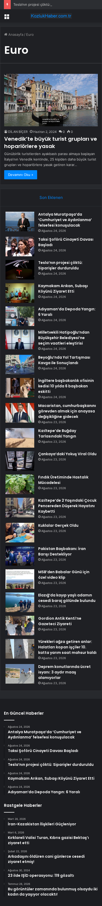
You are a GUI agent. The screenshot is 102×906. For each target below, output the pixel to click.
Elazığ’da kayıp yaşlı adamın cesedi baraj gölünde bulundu (66, 598)
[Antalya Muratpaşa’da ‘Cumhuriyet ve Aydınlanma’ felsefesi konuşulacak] (19, 221)
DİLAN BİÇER (18, 132)
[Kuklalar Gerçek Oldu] (19, 532)
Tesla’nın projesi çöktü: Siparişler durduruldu (49, 4)
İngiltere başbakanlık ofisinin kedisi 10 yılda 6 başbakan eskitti (66, 386)
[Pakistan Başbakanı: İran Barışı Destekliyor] (19, 556)
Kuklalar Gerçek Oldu (58, 525)
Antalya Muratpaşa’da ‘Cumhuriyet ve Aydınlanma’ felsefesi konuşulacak (65, 220)
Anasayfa (15, 34)
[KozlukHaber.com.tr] (51, 16)
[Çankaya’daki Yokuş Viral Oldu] (19, 461)
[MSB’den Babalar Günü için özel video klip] (19, 579)
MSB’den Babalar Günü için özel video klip (63, 574)
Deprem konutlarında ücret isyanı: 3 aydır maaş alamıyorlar (64, 672)
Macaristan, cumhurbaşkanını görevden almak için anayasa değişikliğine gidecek (67, 411)
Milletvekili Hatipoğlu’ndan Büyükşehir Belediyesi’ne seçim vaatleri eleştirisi (63, 338)
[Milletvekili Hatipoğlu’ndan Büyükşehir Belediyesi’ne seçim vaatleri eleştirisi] (19, 339)
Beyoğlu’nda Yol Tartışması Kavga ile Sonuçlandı (64, 360)
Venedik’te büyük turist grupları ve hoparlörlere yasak (50, 142)
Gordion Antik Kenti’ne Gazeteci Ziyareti (59, 621)
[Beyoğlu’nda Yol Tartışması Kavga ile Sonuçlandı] (19, 364)
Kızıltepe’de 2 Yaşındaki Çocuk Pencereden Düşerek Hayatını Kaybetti (67, 506)
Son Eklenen (51, 197)
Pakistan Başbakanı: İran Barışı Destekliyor (62, 551)
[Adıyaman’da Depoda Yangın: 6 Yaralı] (19, 316)
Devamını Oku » (20, 175)
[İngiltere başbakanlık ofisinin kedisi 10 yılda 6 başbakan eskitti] (19, 388)
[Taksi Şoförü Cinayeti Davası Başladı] (19, 246)
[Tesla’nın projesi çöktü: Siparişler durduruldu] (19, 270)
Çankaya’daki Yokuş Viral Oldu (67, 454)
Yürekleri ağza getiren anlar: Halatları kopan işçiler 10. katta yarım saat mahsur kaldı (67, 647)
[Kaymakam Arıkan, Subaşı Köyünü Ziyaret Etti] (19, 293)
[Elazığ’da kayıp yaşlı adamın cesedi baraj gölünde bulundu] (19, 602)
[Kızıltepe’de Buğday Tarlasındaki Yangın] (19, 438)
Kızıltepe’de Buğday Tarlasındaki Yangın (57, 433)
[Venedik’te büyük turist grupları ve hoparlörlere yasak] (51, 100)
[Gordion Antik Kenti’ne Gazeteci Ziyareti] (19, 625)
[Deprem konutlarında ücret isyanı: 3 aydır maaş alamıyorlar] (19, 674)
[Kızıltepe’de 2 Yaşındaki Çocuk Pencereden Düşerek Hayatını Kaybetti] (19, 507)
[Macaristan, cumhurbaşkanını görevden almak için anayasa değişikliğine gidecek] (19, 413)
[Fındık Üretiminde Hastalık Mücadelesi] (19, 484)
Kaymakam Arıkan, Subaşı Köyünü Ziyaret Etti (63, 288)
